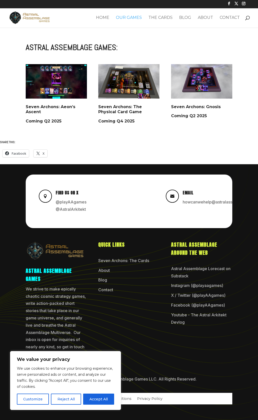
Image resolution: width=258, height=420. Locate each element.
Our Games (129, 18)
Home (102, 18)
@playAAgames (71, 201)
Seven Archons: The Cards (123, 260)
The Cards (160, 18)
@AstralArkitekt (71, 209)
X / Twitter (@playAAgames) (198, 295)
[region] (65, 380)
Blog (185, 18)
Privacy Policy (150, 399)
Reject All (66, 399)
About (205, 18)
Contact (230, 18)
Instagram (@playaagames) (197, 285)
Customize (33, 399)
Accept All (98, 399)
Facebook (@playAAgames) (198, 305)
